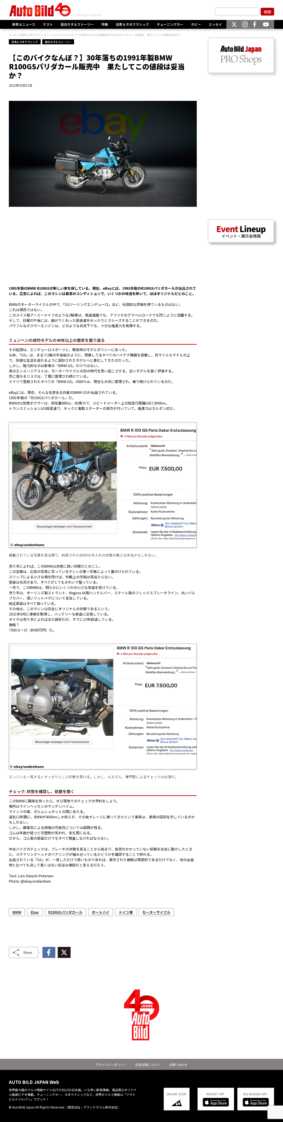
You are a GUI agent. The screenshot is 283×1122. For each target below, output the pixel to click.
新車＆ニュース (23, 24)
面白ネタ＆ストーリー (77, 24)
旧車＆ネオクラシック (132, 24)
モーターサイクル (156, 912)
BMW (16, 912)
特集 (104, 24)
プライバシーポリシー (111, 1064)
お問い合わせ (178, 1064)
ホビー (196, 24)
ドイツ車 (126, 912)
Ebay (35, 912)
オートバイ (100, 912)
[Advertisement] (103, 249)
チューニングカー (170, 24)
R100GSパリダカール (65, 912)
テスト (48, 24)
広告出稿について (147, 1064)
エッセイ (215, 24)
